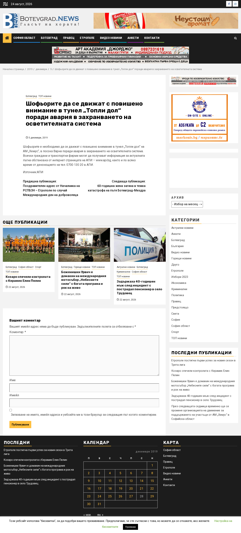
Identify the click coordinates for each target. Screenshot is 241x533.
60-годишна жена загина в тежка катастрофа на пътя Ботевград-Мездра (117, 186)
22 (152, 488)
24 (99, 496)
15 (152, 481)
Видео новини (111, 38)
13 (131, 481)
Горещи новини (82, 267)
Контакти (151, 38)
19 (120, 488)
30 (89, 504)
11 (110, 481)
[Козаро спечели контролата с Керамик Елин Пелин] (29, 245)
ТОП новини (44, 96)
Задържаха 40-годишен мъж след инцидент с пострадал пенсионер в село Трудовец (139, 287)
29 (152, 496)
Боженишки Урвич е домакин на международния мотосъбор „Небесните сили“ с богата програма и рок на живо (83, 280)
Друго (175, 264)
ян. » (100, 515)
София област (24, 38)
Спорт (38, 267)
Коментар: (17, 332)
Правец (68, 38)
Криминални (123, 271)
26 (120, 496)
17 (99, 488)
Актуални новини (126, 267)
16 (89, 488)
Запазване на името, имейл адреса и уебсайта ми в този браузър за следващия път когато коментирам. (84, 414)
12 (120, 481)
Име (12, 380)
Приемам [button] (130, 526)
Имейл (14, 395)
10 (99, 481)
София (175, 319)
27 (131, 496)
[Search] (235, 38)
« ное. (87, 515)
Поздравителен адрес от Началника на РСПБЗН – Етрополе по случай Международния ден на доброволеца (51, 188)
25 (110, 496)
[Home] (7, 38)
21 (141, 488)
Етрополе (87, 38)
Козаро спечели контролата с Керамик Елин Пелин (28, 279)
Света (175, 313)
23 (89, 496)
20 (131, 488)
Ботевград (49, 38)
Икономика (178, 283)
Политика (177, 295)
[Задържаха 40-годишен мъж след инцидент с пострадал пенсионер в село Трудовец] (140, 245)
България (177, 246)
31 (99, 504)
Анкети (133, 38)
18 (110, 488)
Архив (177, 198)
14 (141, 481)
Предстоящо (179, 307)
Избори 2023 (179, 277)
